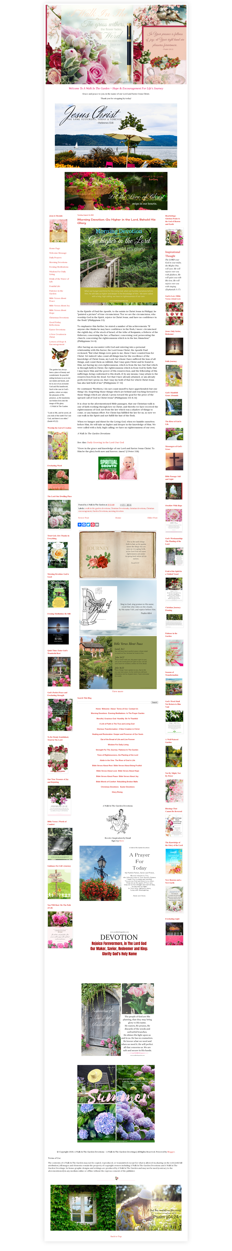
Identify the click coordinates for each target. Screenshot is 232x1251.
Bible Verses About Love (106, 771)
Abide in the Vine (107, 760)
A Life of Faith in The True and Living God (116, 724)
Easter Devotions (127, 787)
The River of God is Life (125, 760)
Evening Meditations (116, 713)
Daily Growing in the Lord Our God (105, 442)
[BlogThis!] (123, 505)
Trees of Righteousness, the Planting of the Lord (117, 755)
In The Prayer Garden (135, 713)
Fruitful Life (54, 286)
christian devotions (138, 508)
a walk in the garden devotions (97, 508)
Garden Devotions (100, 511)
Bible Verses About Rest (102, 765)
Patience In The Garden (128, 750)
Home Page (54, 248)
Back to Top (116, 1236)
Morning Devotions (99, 713)
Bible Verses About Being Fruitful (128, 765)
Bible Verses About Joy (128, 776)
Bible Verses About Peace (107, 776)
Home (118, 518)
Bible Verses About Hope (128, 771)
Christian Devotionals (120, 508)
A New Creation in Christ (129, 729)
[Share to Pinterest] (130, 505)
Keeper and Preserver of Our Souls (128, 734)
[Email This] (121, 505)
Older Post (152, 518)
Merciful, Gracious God (106, 719)
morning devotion (116, 511)
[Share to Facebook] (128, 505)
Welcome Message (58, 253)
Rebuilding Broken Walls (127, 782)
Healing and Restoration (102, 734)
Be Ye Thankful (131, 719)
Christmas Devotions (110, 787)
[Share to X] (126, 505)
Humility (120, 719)
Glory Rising (117, 792)
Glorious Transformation (107, 729)
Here (121, 841)
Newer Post (83, 518)
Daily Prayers (55, 257)
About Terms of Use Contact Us (124, 709)
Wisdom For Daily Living (118, 745)
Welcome (105, 709)
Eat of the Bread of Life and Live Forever (118, 739)
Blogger (171, 1152)
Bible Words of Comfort (106, 782)
